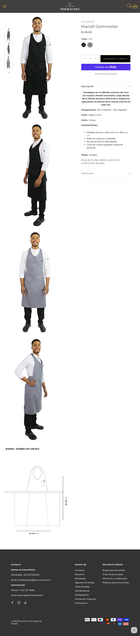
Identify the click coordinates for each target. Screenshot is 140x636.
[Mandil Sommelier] (8, 34)
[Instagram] (19, 602)
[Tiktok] (25, 602)
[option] (8, 35)
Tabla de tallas (82, 586)
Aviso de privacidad (113, 574)
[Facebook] (12, 602)
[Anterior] (9, 24)
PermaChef (87, 21)
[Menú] (5, 6)
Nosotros (79, 574)
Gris (90, 44)
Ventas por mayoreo (85, 599)
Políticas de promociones (116, 582)
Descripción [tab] (87, 86)
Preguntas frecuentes (114, 570)
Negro (83, 44)
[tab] (105, 130)
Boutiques (80, 578)
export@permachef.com (30, 595)
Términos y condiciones (115, 578)
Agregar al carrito (115, 59)
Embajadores (82, 595)
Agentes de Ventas (84, 582)
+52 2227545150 (31, 574)
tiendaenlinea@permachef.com (34, 580)
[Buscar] (129, 7)
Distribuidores (82, 590)
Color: (86, 39)
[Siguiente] (9, 73)
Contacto (80, 570)
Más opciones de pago (106, 74)
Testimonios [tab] (87, 173)
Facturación (81, 603)
